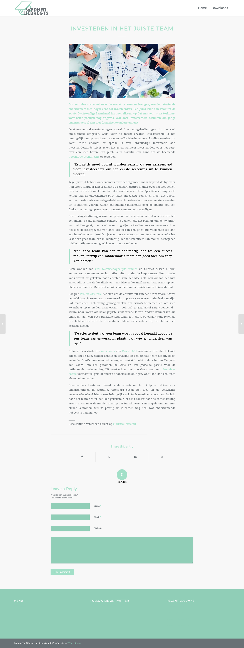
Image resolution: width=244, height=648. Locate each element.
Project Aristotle (91, 294)
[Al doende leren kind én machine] (3, 324)
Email (97, 517)
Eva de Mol (129, 351)
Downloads (20, 605)
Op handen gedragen (175, 606)
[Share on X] (109, 457)
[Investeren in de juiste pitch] (241, 324)
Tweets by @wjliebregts (103, 605)
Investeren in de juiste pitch (178, 618)
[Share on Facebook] (82, 457)
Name (97, 505)
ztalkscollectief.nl (124, 424)
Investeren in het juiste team (178, 625)
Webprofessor (74, 643)
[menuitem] (202, 8)
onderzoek (108, 351)
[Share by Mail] (162, 457)
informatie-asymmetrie (84, 156)
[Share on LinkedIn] (135, 457)
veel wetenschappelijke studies (116, 269)
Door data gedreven (175, 612)
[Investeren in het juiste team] (122, 71)
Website (98, 528)
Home (17, 609)
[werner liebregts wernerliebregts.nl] (31, 8)
